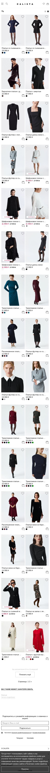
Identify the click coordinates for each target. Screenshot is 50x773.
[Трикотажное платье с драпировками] (13, 290)
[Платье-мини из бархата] (13, 550)
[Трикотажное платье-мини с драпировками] (13, 420)
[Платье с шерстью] (37, 73)
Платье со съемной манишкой (14, 611)
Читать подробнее (8, 697)
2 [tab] (3, 59)
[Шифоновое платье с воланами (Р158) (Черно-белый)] (26, 182)
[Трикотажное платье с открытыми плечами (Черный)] (2, 659)
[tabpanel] (13, 30)
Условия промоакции (39, 732)
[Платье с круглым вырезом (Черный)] (32, 659)
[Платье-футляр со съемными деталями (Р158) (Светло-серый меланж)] (4, 399)
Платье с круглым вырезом (37, 655)
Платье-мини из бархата (12, 568)
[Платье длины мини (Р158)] (37, 116)
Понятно (25, 769)
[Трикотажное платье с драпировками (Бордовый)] (2, 312)
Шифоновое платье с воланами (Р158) (18, 221)
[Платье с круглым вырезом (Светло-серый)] (26, 659)
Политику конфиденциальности (21, 732)
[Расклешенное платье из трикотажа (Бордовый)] (4, 356)
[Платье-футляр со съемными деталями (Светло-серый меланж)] (26, 356)
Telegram (19, 738)
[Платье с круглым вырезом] (37, 636)
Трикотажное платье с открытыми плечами (20, 655)
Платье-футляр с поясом (12, 135)
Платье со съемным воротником (15, 48)
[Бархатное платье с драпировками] (13, 73)
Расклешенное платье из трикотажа (17, 351)
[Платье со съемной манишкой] (13, 593)
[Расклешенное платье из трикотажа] (13, 333)
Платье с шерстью (33, 91)
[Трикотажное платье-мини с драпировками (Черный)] (4, 442)
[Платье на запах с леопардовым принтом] (37, 593)
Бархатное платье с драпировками (16, 91)
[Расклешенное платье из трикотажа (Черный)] (2, 356)
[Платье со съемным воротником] (13, 30)
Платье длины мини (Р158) (37, 135)
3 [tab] (4, 59)
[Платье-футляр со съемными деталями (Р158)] (13, 160)
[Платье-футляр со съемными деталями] (37, 333)
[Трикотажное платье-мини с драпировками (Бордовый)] (26, 442)
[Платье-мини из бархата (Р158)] (37, 506)
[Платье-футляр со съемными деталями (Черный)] (28, 399)
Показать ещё (25, 674)
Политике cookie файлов (36, 764)
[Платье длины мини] (37, 246)
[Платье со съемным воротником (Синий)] (28, 52)
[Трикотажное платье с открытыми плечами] (37, 550)
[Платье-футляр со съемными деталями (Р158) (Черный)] (2, 182)
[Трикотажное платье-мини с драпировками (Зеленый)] (8, 442)
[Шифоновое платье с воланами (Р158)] (37, 160)
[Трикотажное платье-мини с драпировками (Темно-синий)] (6, 442)
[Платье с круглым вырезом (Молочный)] (28, 659)
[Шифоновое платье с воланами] (37, 203)
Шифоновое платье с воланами (15, 265)
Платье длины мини (34, 265)
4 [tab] (5, 59)
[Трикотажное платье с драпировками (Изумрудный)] (28, 312)
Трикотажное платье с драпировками (17, 308)
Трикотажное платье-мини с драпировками (20, 438)
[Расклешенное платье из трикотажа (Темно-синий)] (6, 529)
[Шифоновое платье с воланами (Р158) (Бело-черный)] (4, 226)
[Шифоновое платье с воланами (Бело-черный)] (2, 269)
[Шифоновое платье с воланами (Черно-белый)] (28, 226)
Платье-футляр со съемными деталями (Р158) (21, 178)
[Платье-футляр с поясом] (13, 116)
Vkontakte (30, 738)
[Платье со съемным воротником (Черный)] (2, 52)
